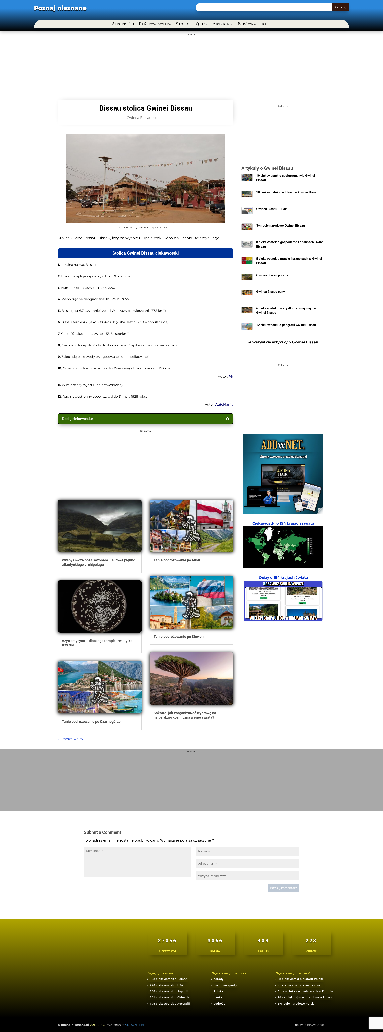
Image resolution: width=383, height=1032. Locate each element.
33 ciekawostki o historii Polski (300, 979)
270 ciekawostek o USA (166, 985)
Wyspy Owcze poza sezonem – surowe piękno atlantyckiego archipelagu (98, 562)
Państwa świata (155, 24)
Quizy (202, 24)
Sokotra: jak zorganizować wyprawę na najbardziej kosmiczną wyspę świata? (185, 715)
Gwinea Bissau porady (272, 275)
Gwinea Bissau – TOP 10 (273, 209)
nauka (218, 997)
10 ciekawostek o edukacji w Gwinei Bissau (287, 192)
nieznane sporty (225, 985)
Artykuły (223, 24)
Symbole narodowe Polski (296, 1003)
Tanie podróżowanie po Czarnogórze (91, 721)
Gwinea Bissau (139, 117)
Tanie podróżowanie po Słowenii (180, 636)
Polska (218, 991)
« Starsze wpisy (70, 738)
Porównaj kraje (254, 24)
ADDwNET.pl (134, 1025)
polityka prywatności (310, 1025)
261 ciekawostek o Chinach (169, 997)
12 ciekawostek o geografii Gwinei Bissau (286, 325)
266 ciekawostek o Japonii (169, 991)
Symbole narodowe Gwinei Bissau (280, 225)
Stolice (184, 24)
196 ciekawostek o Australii (170, 1003)
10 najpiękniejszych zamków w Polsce (305, 997)
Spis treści (123, 24)
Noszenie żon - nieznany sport (300, 985)
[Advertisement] (191, 65)
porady (219, 979)
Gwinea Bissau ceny (270, 292)
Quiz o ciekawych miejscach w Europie (305, 991)
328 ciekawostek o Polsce (168, 979)
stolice (158, 117)
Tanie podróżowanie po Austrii (178, 560)
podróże (219, 1003)
